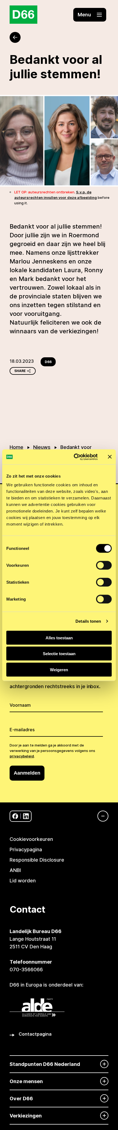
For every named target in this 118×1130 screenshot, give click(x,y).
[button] (89, 15)
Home (16, 447)
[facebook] (15, 816)
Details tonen (88, 621)
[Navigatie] (100, 816)
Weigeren (59, 669)
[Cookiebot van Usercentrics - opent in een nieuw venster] (74, 456)
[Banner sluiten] (110, 457)
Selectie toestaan (59, 653)
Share (20, 371)
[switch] (104, 565)
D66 (48, 362)
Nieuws (41, 447)
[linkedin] (26, 816)
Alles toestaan (59, 637)
